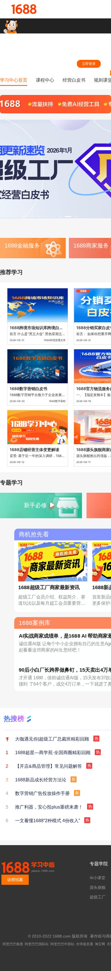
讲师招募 (15, 879)
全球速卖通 (84, 944)
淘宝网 (100, 944)
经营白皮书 (74, 80)
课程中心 (45, 80)
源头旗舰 (98, 887)
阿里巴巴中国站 (62, 944)
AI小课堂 (97, 877)
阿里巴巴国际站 (37, 944)
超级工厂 (98, 897)
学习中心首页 (13, 80)
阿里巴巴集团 (13, 944)
